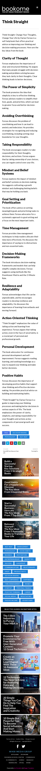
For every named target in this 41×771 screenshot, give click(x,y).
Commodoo (30, 757)
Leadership (20, 563)
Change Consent (30, 739)
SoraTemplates (18, 768)
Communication (12, 567)
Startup (8, 588)
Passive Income (11, 600)
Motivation (22, 555)
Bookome (24, 754)
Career (27, 592)
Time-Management (12, 584)
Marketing (29, 559)
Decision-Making (20, 433)
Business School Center (14, 757)
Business (8, 555)
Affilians (15, 754)
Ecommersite (11, 760)
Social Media (10, 596)
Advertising (27, 600)
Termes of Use (10, 739)
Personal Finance (24, 588)
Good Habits (25, 551)
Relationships (29, 567)
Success (8, 563)
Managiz (29, 760)
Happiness (27, 580)
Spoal (21, 762)
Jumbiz (21, 760)
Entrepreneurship (12, 559)
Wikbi (28, 762)
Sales (7, 571)
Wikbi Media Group (20, 751)
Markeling (13, 762)
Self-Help (23, 437)
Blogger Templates (29, 768)
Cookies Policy (20, 739)
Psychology (10, 437)
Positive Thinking (12, 592)
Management (22, 547)
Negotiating (26, 596)
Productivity (20, 571)
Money (28, 584)
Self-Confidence (12, 580)
